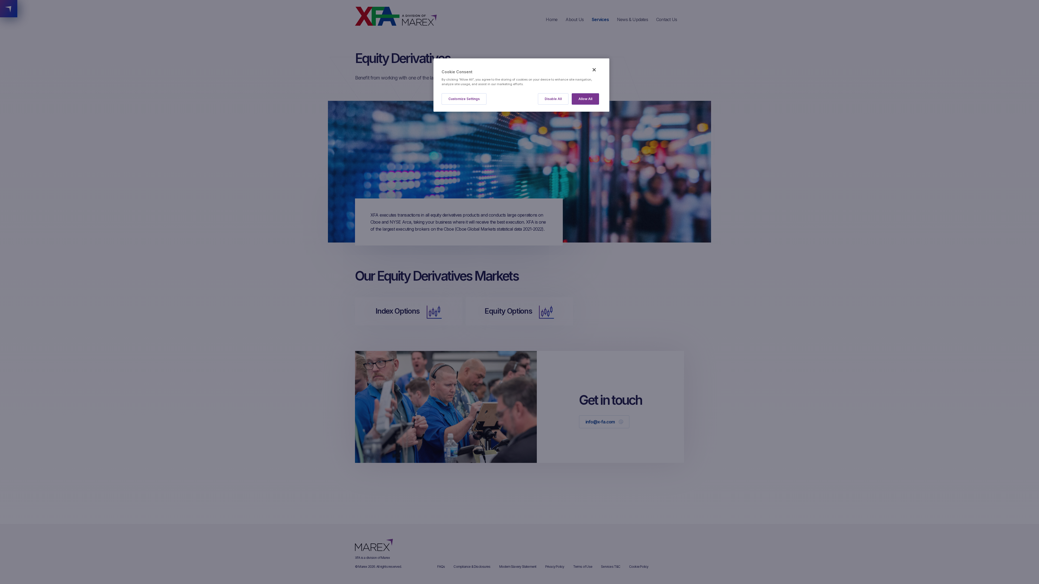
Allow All (585, 99)
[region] (521, 85)
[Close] (594, 70)
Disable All (553, 99)
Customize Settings (464, 99)
